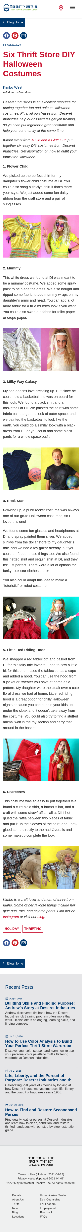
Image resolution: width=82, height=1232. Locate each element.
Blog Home (15, 22)
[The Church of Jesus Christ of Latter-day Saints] (41, 1161)
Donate (16, 1195)
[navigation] (72, 9)
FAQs (43, 1216)
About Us (18, 1199)
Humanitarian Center (53, 1195)
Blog (15, 1212)
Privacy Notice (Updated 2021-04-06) (41, 1178)
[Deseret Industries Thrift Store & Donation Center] (20, 9)
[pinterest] (15, 35)
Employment (48, 1208)
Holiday (12, 928)
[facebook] (6, 35)
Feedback (46, 1212)
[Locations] (61, 10)
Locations (18, 1216)
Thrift (15, 1203)
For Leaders (48, 1203)
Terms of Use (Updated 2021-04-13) (41, 1174)
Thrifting (32, 928)
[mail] (23, 35)
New (15, 1208)
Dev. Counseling (50, 1199)
